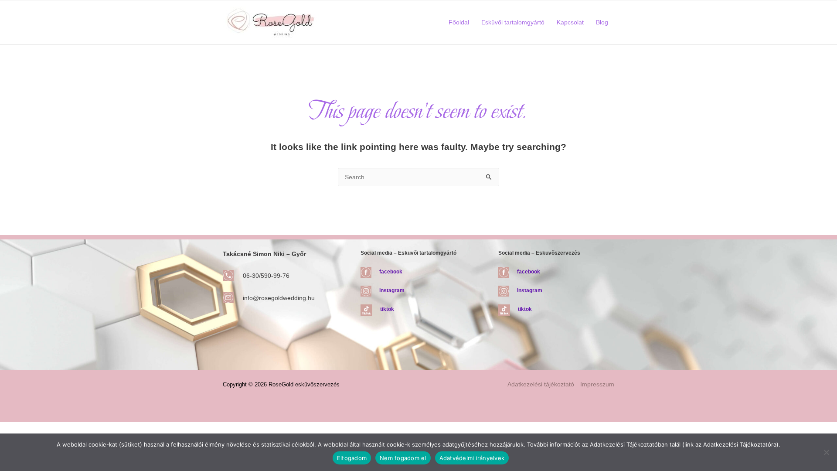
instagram (392, 290)
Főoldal (459, 22)
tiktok (387, 309)
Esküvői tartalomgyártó (512, 22)
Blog (602, 22)
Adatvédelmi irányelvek (472, 457)
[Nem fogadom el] (826, 452)
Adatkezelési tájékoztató (540, 384)
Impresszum (597, 384)
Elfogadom (352, 457)
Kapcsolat (570, 22)
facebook (390, 272)
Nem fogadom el (403, 457)
